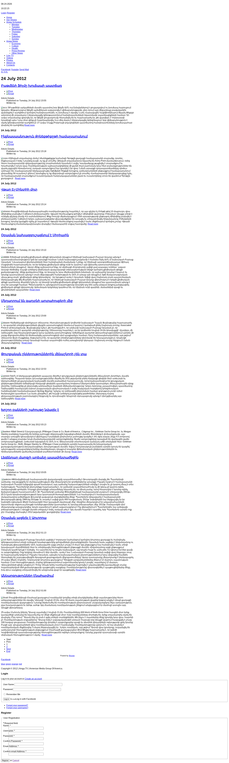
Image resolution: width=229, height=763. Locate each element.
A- (7, 72)
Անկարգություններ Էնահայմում (27, 575)
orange (15, 664)
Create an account (33, 679)
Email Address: (11, 746)
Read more (29, 125)
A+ (2, 72)
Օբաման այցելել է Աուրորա (24, 518)
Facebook (5, 69)
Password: (8, 736)
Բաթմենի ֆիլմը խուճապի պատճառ (31, 85)
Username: (9, 731)
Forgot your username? (17, 708)
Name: (7, 725)
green (8, 664)
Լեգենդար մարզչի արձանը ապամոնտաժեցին (39, 457)
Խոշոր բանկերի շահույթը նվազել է (30, 409)
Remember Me (13, 694)
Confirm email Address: (14, 751)
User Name (8, 684)
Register (11, 13)
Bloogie (72, 656)
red (20, 664)
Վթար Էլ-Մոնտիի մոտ (19, 189)
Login (3, 13)
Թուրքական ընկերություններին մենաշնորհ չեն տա (44, 354)
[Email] (10, 94)
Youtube (15, 69)
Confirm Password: (12, 741)
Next (8, 649)
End (8, 651)
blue (3, 664)
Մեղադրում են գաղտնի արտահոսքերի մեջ (37, 301)
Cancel (15, 760)
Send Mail (24, 69)
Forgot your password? (17, 705)
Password (8, 689)
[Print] (9, 91)
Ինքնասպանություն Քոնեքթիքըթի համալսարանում (44, 136)
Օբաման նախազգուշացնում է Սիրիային (35, 235)
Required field (10, 723)
